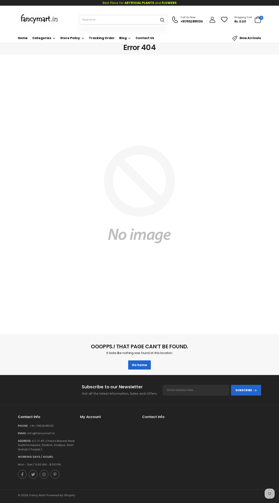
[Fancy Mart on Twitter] (33, 474)
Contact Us (145, 38)
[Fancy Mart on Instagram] (44, 474)
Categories (41, 38)
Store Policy (70, 38)
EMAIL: (22, 433)
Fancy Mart (37, 495)
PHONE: (23, 426)
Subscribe (243, 390)
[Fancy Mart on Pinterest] (55, 474)
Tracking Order (102, 38)
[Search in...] (162, 19)
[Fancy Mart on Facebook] (22, 474)
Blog (123, 38)
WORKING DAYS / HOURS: (35, 457)
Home (23, 38)
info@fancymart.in (41, 433)
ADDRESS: (24, 441)
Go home (139, 365)
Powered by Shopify (60, 495)
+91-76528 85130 (42, 426)
